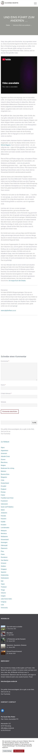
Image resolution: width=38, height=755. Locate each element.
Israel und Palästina (7, 507)
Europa (3, 492)
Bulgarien (4, 477)
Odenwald (4, 545)
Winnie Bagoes (6, 145)
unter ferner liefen (6, 599)
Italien (3, 510)
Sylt (2, 581)
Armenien (4, 453)
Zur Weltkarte (5, 442)
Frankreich (4, 501)
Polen (3, 554)
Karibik (3, 521)
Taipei (3, 584)
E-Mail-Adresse (6, 393)
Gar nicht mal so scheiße (14, 626)
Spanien (3, 572)
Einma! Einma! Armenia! (14, 651)
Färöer (3, 495)
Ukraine (3, 593)
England (3, 489)
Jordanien (4, 513)
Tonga (3, 590)
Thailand (3, 587)
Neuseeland (5, 539)
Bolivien (3, 471)
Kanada (3, 516)
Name (3, 385)
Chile (2, 480)
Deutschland (5, 483)
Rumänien (4, 557)
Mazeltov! (10, 633)
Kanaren (3, 518)
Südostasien (5, 578)
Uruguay (3, 602)
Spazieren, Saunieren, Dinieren (16, 645)
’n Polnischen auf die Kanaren (16, 639)
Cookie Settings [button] (7, 751)
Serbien (3, 566)
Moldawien (4, 536)
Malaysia (4, 530)
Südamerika (4, 575)
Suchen (34, 422)
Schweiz (3, 563)
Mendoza (4, 533)
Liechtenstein (5, 527)
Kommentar (5, 361)
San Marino (4, 560)
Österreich (4, 548)
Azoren (3, 459)
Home (8, 25)
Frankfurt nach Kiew (7, 498)
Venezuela (4, 607)
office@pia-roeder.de (7, 728)
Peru (2, 551)
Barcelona (4, 462)
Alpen (3, 447)
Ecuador (3, 486)
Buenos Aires (5, 474)
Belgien (3, 465)
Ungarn (3, 596)
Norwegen (4, 542)
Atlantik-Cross (5, 456)
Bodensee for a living (7, 468)
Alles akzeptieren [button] (18, 751)
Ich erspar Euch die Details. (17, 280)
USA (2, 605)
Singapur (4, 569)
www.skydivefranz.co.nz (8, 310)
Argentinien (4, 450)
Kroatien (3, 524)
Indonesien (4, 504)
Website (3, 402)
